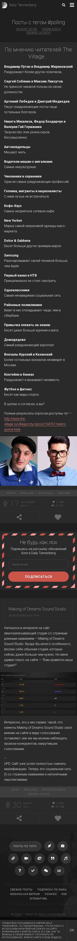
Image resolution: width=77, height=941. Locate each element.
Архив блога (51, 29)
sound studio (39, 794)
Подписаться (38, 577)
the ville (46, 493)
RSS (64, 894)
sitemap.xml (38, 898)
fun (16, 789)
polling (28, 493)
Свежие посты (21, 889)
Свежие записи (38, 32)
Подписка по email (52, 889)
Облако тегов (26, 29)
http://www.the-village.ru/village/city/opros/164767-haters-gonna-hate (35, 424)
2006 (18, 914)
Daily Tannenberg (52, 914)
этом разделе (53, 937)
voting (65, 493)
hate (12, 493)
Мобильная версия (25, 894)
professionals (55, 789)
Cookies (51, 894)
